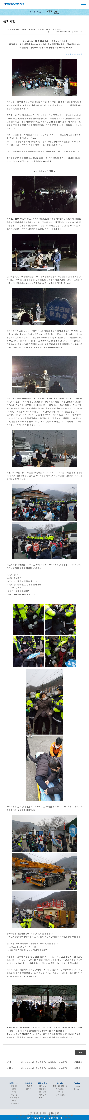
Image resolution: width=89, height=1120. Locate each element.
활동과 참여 (42, 1083)
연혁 (14, 1100)
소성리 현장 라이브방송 (73, 54)
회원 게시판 (14, 1097)
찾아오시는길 (14, 1103)
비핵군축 (42, 1094)
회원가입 (14, 1094)
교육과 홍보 (60, 1094)
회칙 (14, 1091)
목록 (80, 1052)
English (76, 1083)
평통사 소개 (14, 1083)
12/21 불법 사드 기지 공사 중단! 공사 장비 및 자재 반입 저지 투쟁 (44, 1062)
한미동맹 (42, 1091)
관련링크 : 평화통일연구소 (66, 1117)
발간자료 (60, 1083)
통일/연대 (42, 1097)
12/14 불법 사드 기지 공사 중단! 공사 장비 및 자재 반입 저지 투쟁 (44, 1068)
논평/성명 (28, 1083)
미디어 (60, 1091)
